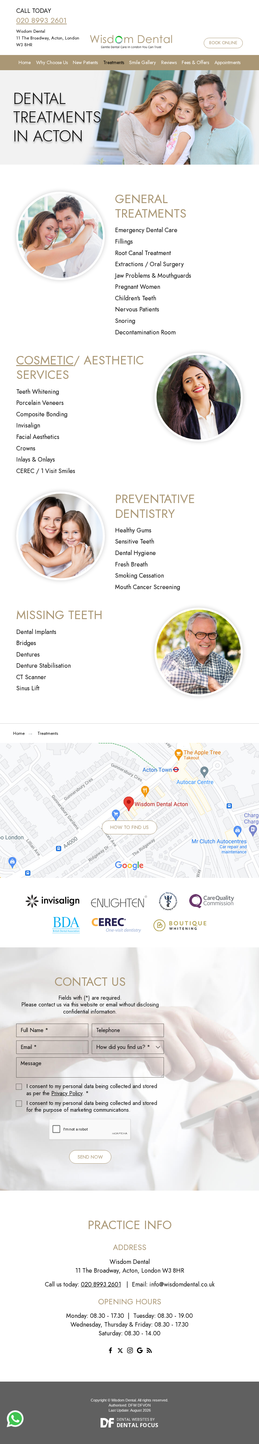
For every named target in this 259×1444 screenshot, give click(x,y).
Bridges (26, 643)
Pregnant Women (137, 286)
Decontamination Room (145, 332)
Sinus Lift (27, 688)
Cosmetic (45, 360)
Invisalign (28, 425)
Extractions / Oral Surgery (149, 264)
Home (25, 62)
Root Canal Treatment (143, 253)
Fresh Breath (131, 564)
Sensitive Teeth (134, 541)
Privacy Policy (66, 1093)
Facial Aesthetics (37, 437)
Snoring (125, 320)
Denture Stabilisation (43, 665)
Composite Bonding (41, 414)
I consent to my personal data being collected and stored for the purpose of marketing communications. (91, 1107)
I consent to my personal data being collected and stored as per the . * (91, 1090)
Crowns (25, 448)
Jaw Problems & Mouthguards (153, 275)
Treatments (113, 62)
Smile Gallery (142, 62)
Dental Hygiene (135, 553)
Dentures (28, 654)
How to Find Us (129, 827)
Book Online (223, 42)
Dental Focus (138, 1425)
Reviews (169, 62)
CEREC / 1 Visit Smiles (45, 471)
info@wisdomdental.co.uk (181, 1284)
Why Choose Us (52, 62)
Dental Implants (36, 632)
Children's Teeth (135, 298)
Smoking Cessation (139, 575)
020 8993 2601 (41, 20)
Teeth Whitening (37, 391)
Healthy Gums (133, 530)
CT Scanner (31, 677)
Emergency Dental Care (146, 230)
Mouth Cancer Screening (147, 587)
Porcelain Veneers (40, 402)
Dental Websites (133, 1419)
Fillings (124, 241)
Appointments (227, 62)
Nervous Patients (137, 309)
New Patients (85, 62)
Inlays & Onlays (35, 459)
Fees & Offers (195, 62)
